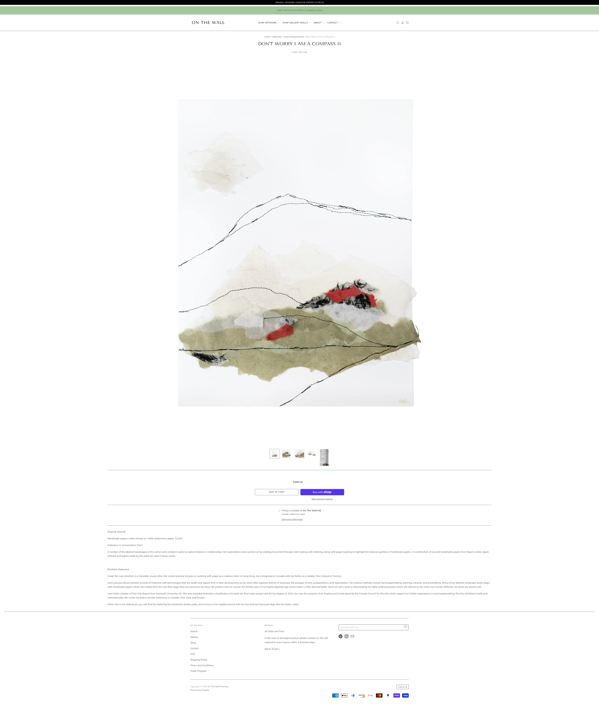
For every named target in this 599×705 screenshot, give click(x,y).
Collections (277, 36)
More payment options (322, 499)
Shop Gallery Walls (295, 22)
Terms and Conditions (202, 665)
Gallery (194, 637)
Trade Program (198, 670)
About (318, 22)
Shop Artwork (267, 22)
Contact (332, 22)
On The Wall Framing (218, 686)
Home (267, 36)
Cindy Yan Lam (299, 52)
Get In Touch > (272, 648)
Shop (193, 642)
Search (194, 631)
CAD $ (401, 687)
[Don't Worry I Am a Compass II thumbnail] (274, 453)
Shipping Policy (198, 659)
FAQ (192, 653)
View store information (292, 519)
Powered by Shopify (199, 690)
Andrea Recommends (293, 36)
